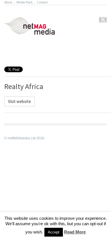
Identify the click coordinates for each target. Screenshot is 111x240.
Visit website (19, 101)
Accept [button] (53, 232)
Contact (42, 2)
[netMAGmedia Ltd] (36, 31)
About (8, 2)
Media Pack (25, 2)
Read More (75, 231)
